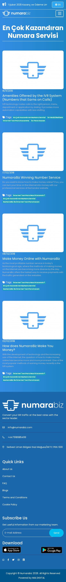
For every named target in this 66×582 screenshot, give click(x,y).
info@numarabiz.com (20, 427)
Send (56, 532)
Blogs (5, 490)
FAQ (4, 483)
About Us (7, 469)
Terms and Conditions (14, 497)
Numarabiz (26, 573)
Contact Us (8, 476)
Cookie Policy (9, 504)
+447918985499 (17, 437)
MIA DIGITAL (38, 577)
